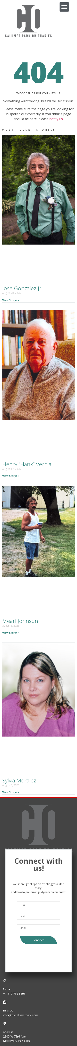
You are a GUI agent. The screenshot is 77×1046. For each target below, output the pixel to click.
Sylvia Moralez (19, 780)
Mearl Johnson (20, 620)
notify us (56, 119)
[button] (64, 7)
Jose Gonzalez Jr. (22, 288)
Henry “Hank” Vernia (26, 464)
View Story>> (10, 300)
